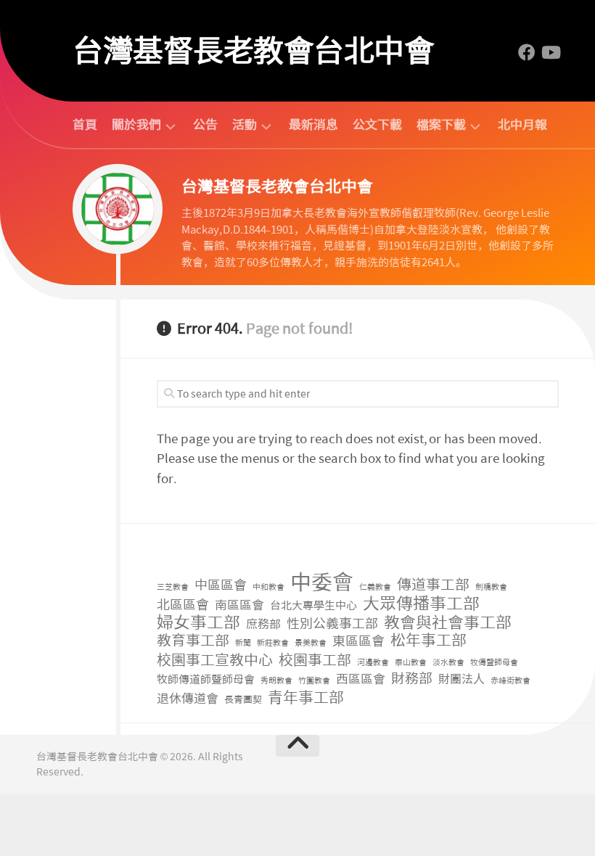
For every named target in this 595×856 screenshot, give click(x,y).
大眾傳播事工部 (421, 604)
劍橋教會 (491, 587)
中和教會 (268, 587)
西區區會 (360, 679)
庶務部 (263, 624)
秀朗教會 (276, 680)
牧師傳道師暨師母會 (206, 679)
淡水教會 (448, 662)
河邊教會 (373, 662)
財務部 (411, 679)
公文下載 (377, 125)
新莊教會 (273, 643)
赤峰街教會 (510, 680)
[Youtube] (550, 52)
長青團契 (243, 700)
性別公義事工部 (332, 624)
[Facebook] (527, 52)
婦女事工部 (198, 622)
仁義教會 (375, 587)
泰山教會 (411, 662)
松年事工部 (428, 641)
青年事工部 (306, 698)
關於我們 (136, 125)
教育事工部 (193, 641)
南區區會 (239, 605)
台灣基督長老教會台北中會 (253, 50)
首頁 (85, 125)
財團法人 (461, 679)
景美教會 (311, 643)
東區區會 (358, 641)
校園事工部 (315, 660)
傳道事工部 (433, 585)
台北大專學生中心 (313, 605)
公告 (205, 125)
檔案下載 (441, 125)
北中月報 (522, 125)
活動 (244, 125)
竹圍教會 (314, 680)
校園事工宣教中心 (215, 660)
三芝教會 (173, 587)
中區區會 (220, 585)
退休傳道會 (187, 699)
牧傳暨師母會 (494, 662)
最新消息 (313, 125)
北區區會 (183, 605)
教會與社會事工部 (448, 623)
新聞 (243, 643)
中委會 (321, 583)
